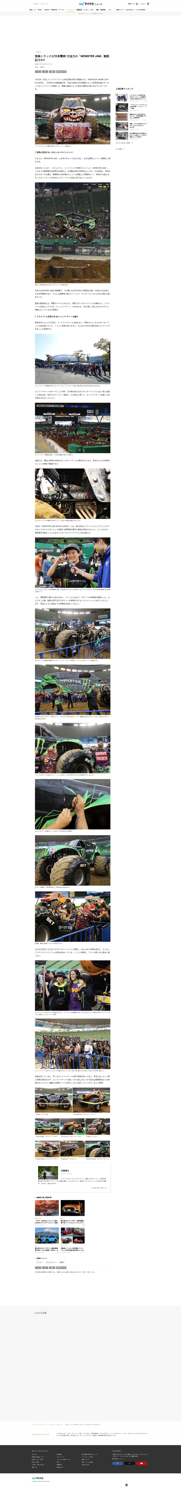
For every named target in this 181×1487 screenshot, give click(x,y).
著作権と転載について (38, 1457)
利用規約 (59, 1454)
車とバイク (60, 1424)
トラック (62, 146)
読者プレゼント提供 (37, 1459)
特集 (97, 9)
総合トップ (33, 9)
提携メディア (85, 1459)
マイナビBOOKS (140, 9)
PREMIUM (54, 9)
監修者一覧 (60, 1467)
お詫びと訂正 (85, 1464)
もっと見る (119, 149)
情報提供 (59, 1464)
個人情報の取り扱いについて (90, 1454)
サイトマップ (60, 1457)
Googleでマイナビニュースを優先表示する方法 (90, 13)
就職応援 (79, 9)
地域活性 (103, 9)
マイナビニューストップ (38, 1424)
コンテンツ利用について (63, 1459)
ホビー (92, 9)
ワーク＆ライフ (70, 9)
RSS (58, 1462)
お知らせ (34, 1454)
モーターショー (50, 1262)
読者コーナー (120, 9)
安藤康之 (42, 67)
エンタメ (86, 9)
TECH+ (40, 9)
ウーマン (61, 9)
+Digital (46, 9)
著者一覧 (34, 1467)
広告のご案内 (35, 1462)
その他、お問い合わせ (38, 1464)
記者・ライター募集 (87, 1462)
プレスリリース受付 (87, 1457)
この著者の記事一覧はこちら (99, 1188)
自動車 (87, 326)
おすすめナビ (130, 9)
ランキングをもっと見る (123, 143)
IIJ (110, 9)
